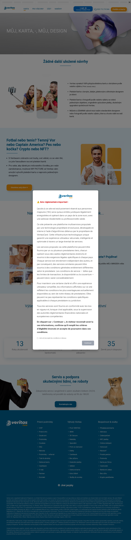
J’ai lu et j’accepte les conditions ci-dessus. (53, 338)
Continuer (88, 343)
